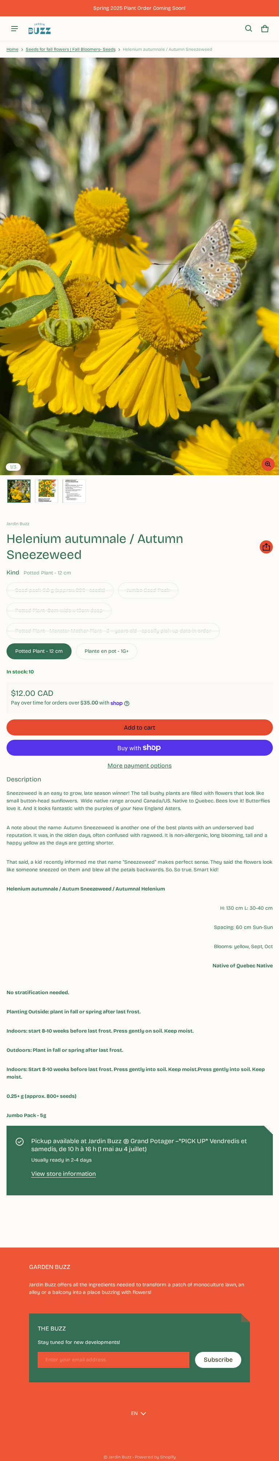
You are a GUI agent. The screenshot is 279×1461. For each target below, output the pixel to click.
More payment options (140, 765)
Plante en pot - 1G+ (107, 651)
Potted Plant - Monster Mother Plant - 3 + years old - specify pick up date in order (113, 631)
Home (13, 49)
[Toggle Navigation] (15, 29)
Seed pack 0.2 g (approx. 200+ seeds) (60, 590)
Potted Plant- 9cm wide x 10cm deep (59, 610)
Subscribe (218, 1360)
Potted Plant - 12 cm (39, 651)
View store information (63, 1174)
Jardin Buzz (120, 1457)
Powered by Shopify (155, 1457)
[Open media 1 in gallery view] (19, 491)
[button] (249, 29)
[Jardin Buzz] (39, 29)
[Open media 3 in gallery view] (74, 491)
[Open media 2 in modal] (139, 266)
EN (134, 1413)
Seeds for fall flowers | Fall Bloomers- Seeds (71, 49)
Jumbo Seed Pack (148, 590)
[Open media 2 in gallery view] (46, 491)
